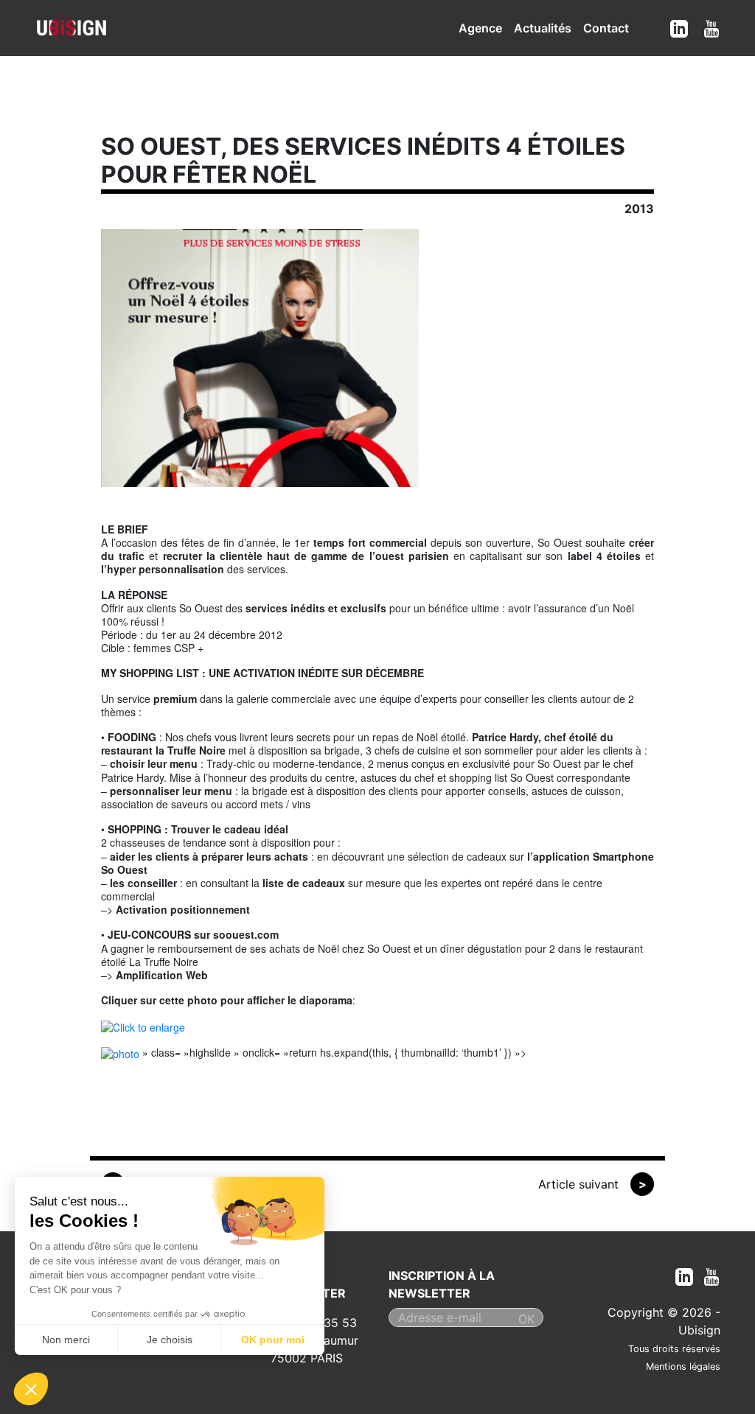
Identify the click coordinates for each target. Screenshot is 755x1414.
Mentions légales (683, 1366)
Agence (480, 28)
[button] (31, 1389)
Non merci (66, 1339)
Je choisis (169, 1339)
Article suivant (592, 1184)
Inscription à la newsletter (442, 1284)
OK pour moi (273, 1339)
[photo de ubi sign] (120, 1052)
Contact (606, 28)
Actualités (542, 28)
